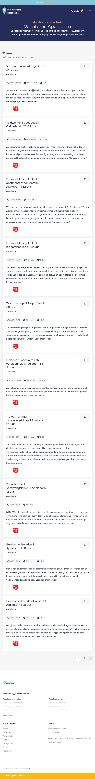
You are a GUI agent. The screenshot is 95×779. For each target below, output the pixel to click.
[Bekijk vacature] (47, 88)
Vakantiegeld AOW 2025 (59, 706)
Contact (6, 747)
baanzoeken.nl (54, 742)
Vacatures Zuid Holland (12, 703)
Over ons (6, 740)
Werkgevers (7, 743)
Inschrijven (7, 751)
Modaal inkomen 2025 (58, 703)
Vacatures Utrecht (10, 710)
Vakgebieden (8, 736)
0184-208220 (54, 732)
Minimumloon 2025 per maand (62, 710)
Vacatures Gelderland (12, 706)
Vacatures (6, 732)
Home (5, 729)
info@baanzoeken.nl (57, 729)
